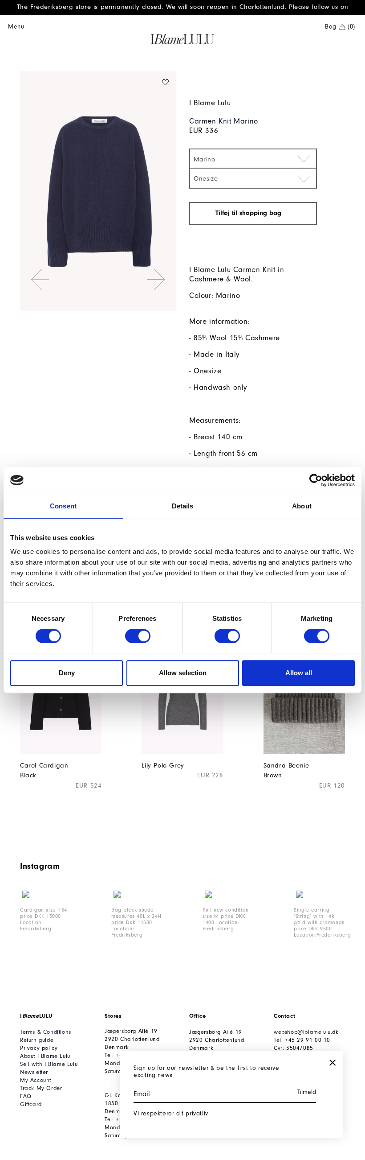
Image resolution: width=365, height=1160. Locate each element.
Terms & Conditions (45, 1031)
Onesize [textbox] (206, 178)
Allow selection (183, 673)
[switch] (137, 636)
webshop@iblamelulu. (303, 1031)
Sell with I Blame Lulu (48, 1064)
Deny (67, 673)
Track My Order (41, 1088)
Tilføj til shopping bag (249, 213)
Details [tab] (183, 506)
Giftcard (31, 1104)
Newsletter (34, 1072)
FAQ (26, 1096)
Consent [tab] (63, 506)
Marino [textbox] (204, 159)
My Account (35, 1080)
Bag (340, 26)
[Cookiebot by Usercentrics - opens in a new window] (316, 480)
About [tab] (302, 506)
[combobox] (253, 159)
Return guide (36, 1039)
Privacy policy (38, 1047)
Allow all (298, 673)
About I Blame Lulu (45, 1056)
